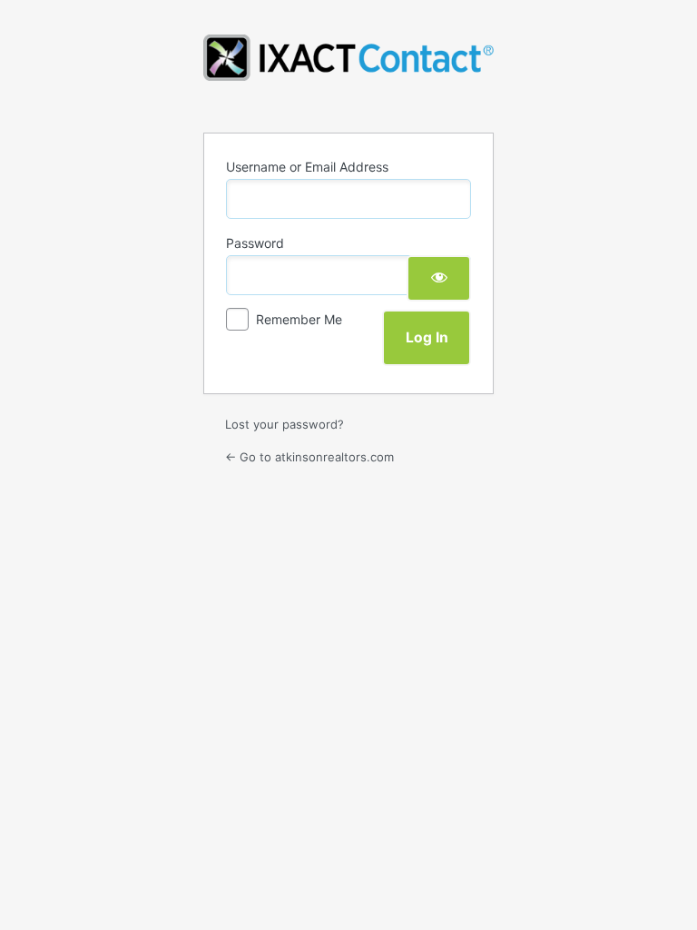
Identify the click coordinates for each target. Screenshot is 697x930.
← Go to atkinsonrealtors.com (309, 457)
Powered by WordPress (348, 73)
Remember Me (299, 319)
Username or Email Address (307, 166)
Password (255, 243)
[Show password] (439, 278)
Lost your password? (284, 424)
